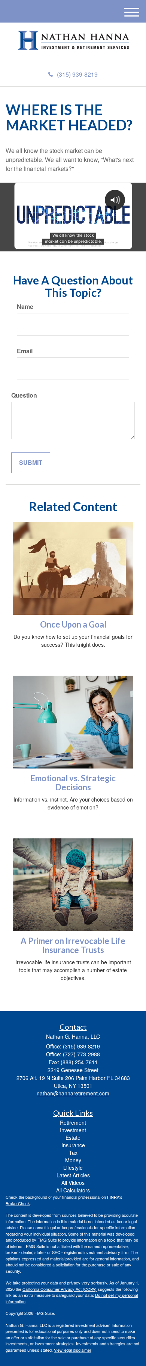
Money (73, 1160)
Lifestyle (73, 1167)
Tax (73, 1152)
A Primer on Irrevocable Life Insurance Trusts (73, 945)
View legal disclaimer (72, 1350)
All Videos (73, 1182)
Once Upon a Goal (73, 624)
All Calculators (73, 1190)
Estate (73, 1137)
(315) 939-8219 (77, 74)
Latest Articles (73, 1175)
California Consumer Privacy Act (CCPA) (59, 1289)
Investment (73, 1130)
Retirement (73, 1122)
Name (25, 307)
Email (25, 351)
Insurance (73, 1145)
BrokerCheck (18, 1203)
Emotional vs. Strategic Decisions (73, 782)
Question (24, 395)
